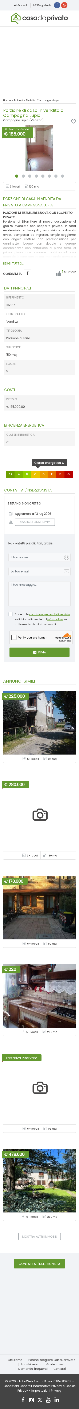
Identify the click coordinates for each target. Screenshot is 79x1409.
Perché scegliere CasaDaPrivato (51, 1360)
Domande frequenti (33, 1369)
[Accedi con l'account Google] (64, 5)
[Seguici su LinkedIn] (56, 1400)
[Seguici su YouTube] (48, 1400)
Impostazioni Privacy (46, 1390)
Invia (41, 652)
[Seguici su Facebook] (23, 1400)
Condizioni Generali (18, 1386)
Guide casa (54, 1364)
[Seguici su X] (39, 1400)
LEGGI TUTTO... (13, 263)
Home (7, 100)
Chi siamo (15, 1360)
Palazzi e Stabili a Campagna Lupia (37, 100)
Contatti (60, 1369)
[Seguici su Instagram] (31, 1400)
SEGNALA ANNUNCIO (35, 522)
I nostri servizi (30, 1364)
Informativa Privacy (47, 1386)
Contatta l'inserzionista (39, 1264)
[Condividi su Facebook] (27, 273)
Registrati (43, 5)
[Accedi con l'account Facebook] (57, 5)
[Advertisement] (39, 59)
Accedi (21, 5)
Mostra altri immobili (39, 1236)
